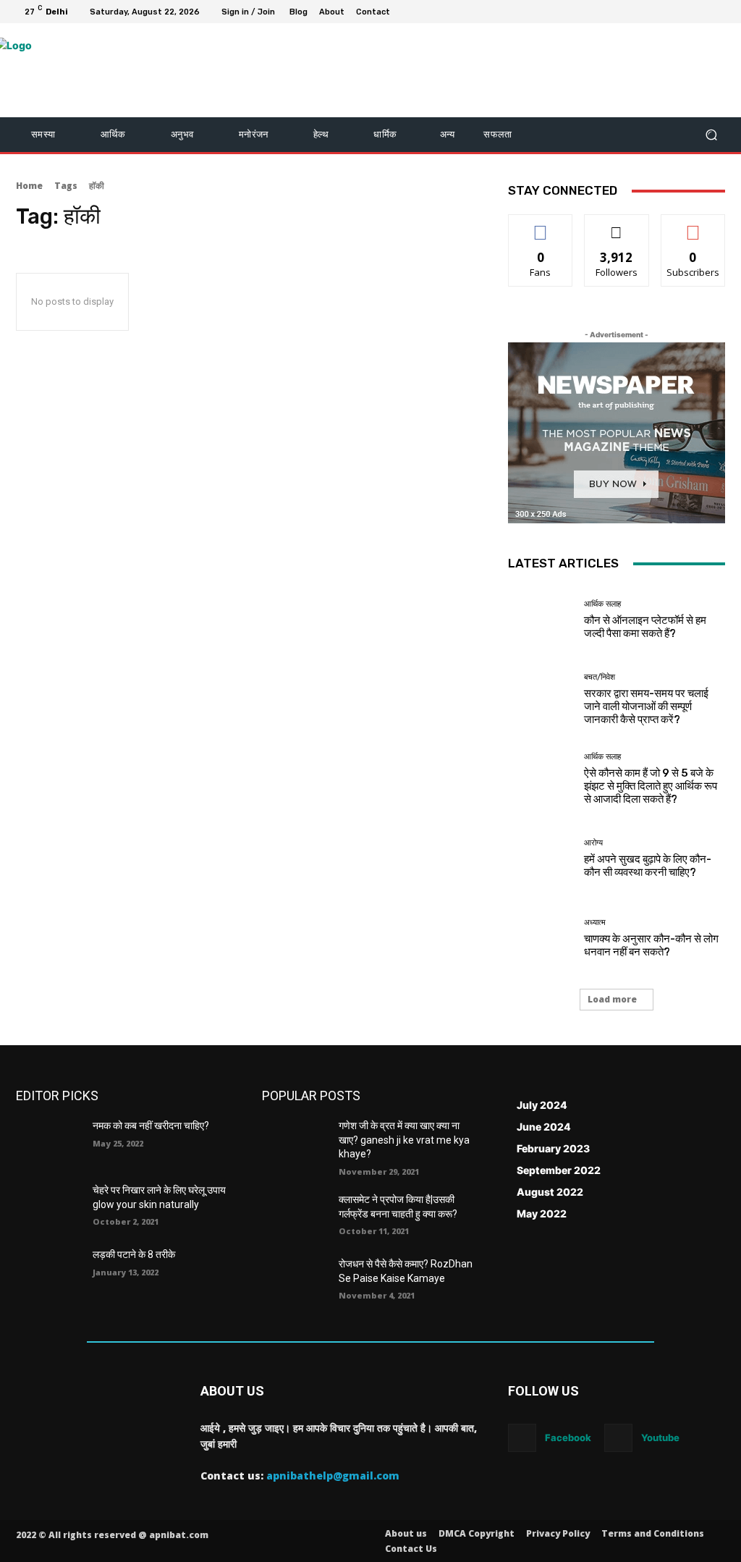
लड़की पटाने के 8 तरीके (134, 1254)
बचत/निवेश (599, 677)
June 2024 (544, 1126)
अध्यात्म (595, 922)
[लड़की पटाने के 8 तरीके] (48, 1270)
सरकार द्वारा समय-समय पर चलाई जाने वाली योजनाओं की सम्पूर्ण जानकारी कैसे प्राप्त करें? (646, 706)
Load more (612, 999)
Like (541, 225)
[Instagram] (667, 11)
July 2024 (542, 1105)
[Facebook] (650, 11)
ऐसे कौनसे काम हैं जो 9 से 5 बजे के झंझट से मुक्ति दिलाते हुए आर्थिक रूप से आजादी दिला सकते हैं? (650, 786)
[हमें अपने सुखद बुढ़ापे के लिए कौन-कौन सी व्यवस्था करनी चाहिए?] (540, 858)
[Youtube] (719, 11)
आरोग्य (593, 843)
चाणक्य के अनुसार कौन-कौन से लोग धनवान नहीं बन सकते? (651, 945)
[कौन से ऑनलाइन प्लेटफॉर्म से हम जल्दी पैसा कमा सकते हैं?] (540, 619)
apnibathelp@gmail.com (332, 1475)
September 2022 (559, 1170)
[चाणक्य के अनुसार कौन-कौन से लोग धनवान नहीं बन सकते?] (540, 938)
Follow (617, 225)
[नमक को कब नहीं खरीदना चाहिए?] (48, 1142)
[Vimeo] (702, 11)
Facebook (568, 1437)
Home (29, 186)
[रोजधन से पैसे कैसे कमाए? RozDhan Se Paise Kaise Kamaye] (294, 1280)
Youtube (660, 1437)
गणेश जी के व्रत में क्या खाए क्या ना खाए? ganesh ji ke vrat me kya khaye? (404, 1140)
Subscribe (693, 225)
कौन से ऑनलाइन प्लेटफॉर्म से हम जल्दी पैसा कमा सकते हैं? (645, 627)
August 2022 (550, 1192)
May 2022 (542, 1213)
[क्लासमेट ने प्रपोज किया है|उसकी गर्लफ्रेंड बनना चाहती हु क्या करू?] (294, 1215)
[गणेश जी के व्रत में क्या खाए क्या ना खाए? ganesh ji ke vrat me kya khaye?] (294, 1142)
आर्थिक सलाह (602, 604)
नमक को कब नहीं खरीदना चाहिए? (151, 1125)
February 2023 (553, 1148)
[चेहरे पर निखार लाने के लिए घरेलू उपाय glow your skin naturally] (48, 1206)
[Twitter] (684, 11)
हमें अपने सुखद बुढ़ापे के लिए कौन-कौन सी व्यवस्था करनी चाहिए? (647, 866)
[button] (711, 135)
